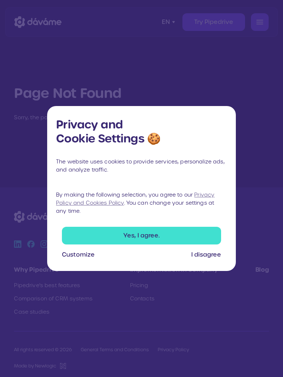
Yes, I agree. (141, 235)
